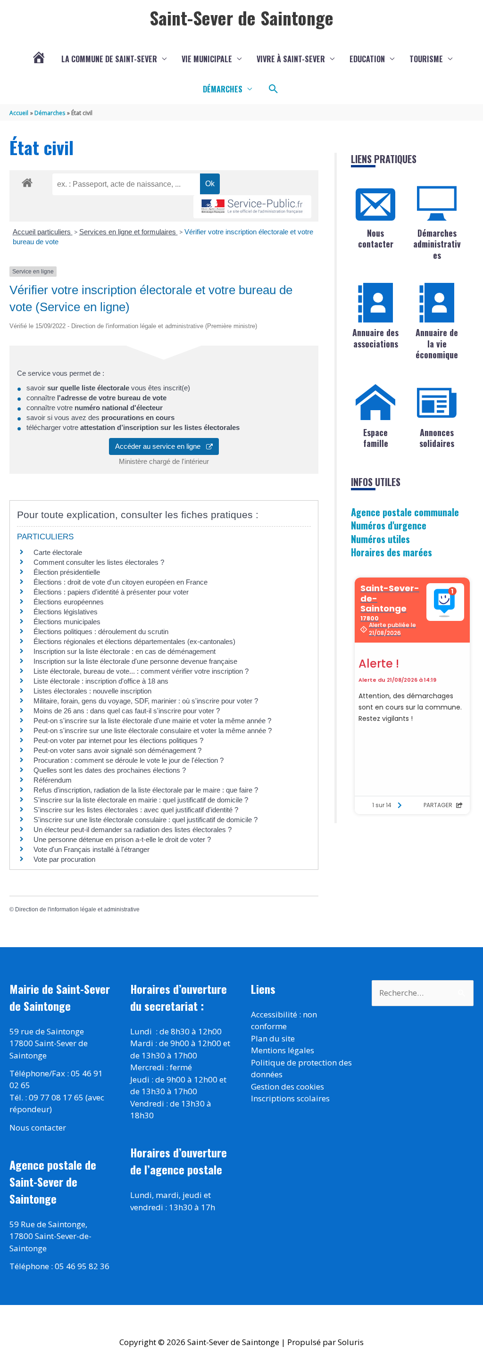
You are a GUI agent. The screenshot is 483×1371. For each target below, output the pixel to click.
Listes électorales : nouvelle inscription (92, 691)
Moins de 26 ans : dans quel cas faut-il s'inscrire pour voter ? (126, 711)
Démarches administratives (437, 244)
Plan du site (273, 1038)
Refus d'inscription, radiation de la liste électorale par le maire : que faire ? (145, 790)
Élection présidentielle (66, 572)
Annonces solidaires (436, 437)
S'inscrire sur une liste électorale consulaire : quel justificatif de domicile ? (145, 820)
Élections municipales (66, 622)
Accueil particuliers (43, 232)
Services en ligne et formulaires (128, 232)
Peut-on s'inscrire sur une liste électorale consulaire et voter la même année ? (152, 731)
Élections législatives (65, 612)
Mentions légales (282, 1050)
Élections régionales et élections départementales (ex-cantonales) (134, 641)
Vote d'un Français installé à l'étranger (91, 849)
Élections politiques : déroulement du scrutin (100, 632)
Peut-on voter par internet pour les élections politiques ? (118, 740)
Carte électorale (57, 552)
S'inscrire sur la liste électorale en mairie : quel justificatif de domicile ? (140, 800)
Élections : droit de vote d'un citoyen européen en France (120, 582)
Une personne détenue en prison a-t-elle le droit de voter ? (122, 839)
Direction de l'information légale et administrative (77, 909)
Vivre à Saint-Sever (291, 59)
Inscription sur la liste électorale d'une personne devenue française (135, 661)
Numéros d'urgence (388, 525)
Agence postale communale (405, 512)
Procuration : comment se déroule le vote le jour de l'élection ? (128, 760)
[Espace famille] (375, 402)
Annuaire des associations (375, 337)
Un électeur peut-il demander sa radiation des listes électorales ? (132, 830)
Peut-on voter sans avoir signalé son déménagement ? (117, 750)
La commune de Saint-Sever (109, 59)
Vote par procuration (64, 859)
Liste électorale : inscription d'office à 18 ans (100, 681)
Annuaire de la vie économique (437, 343)
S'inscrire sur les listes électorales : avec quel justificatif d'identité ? (135, 810)
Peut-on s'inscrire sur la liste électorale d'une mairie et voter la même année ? (152, 721)
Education (367, 59)
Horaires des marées (391, 552)
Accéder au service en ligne (160, 446)
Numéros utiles (380, 539)
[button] (273, 89)
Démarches (222, 89)
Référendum (52, 780)
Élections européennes (68, 602)
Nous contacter (375, 238)
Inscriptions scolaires (290, 1098)
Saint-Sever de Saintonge (241, 17)
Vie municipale (207, 59)
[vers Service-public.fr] (252, 206)
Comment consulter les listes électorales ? (98, 562)
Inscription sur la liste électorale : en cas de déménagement (124, 651)
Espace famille (375, 437)
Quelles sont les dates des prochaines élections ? (109, 770)
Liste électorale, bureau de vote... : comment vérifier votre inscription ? (141, 671)
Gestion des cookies (287, 1086)
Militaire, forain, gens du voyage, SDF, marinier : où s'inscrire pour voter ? (145, 701)
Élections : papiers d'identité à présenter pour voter (111, 592)
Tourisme (426, 59)
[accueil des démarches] (27, 181)
